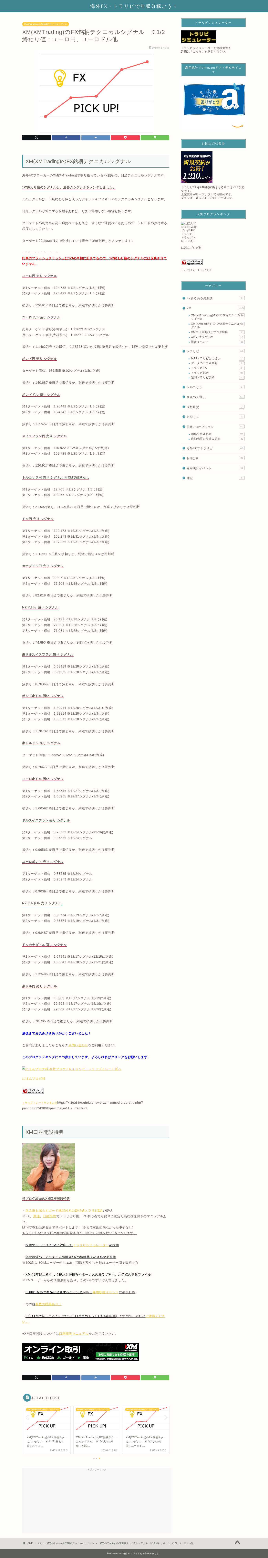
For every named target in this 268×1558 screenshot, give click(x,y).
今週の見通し (215, 397)
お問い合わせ (78, 1045)
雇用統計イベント (105, 1292)
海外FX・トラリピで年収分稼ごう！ (134, 6)
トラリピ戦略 (217, 372)
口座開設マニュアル (74, 1333)
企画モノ (214, 416)
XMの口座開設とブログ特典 (216, 332)
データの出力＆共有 (216, 363)
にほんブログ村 (33, 1078)
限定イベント (217, 341)
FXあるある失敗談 (214, 298)
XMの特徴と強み (217, 336)
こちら (197, 51)
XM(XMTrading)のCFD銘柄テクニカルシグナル (217, 317)
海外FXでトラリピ (215, 448)
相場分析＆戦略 (217, 434)
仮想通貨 (214, 407)
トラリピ (215, 351)
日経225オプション (215, 426)
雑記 (214, 478)
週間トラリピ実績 (217, 377)
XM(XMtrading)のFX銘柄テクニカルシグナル (45, 24)
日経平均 (49, 1216)
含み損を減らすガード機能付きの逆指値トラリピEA (64, 1210)
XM (215, 308)
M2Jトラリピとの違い (216, 358)
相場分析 (215, 458)
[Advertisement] (96, 1500)
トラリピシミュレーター (91, 1245)
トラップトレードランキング (39, 1102)
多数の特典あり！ (48, 1304)
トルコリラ (214, 387)
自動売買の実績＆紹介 (217, 438)
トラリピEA (216, 367)
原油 (36, 1216)
